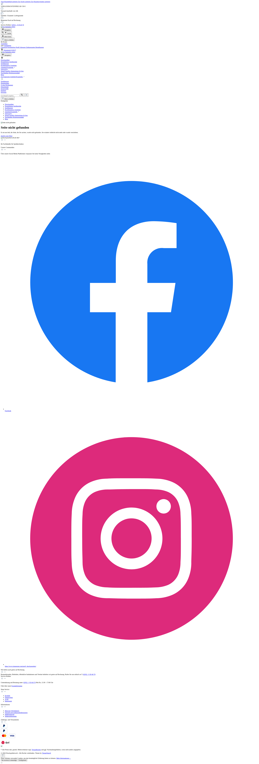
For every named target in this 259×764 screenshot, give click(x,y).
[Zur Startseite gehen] (8, 27)
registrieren (7, 45)
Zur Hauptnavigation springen (40, 2)
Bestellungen (40, 47)
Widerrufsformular (11, 716)
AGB (6, 699)
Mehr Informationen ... (63, 758)
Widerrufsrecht (9, 714)
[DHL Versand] (1, 746)
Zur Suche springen (24, 2)
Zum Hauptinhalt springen (9, 2)
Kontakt (7, 696)
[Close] (1, 762)
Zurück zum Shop (6, 136)
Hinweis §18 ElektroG (12, 711)
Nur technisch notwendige (9, 760)
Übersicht (4, 47)
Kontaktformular (17, 686)
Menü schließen (9, 40)
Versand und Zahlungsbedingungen (16, 713)
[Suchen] (22, 95)
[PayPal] (4, 727)
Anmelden (4, 44)
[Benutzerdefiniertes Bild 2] (8, 737)
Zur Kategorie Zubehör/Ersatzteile (12, 77)
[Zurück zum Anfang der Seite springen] (3, 755)
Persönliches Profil (13, 47)
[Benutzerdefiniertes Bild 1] (4, 732)
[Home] (129, 57)
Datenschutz (9, 697)
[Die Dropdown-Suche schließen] (26, 95)
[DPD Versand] (5, 744)
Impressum (8, 701)
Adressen (23, 47)
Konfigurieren (22, 760)
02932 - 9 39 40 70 (18, 25)
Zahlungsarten (31, 47)
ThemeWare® (46, 753)
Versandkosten (36, 750)
